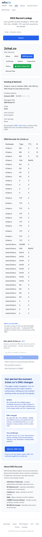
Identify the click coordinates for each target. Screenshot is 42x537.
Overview (6, 524)
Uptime (22, 6)
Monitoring (5, 10)
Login (14, 10)
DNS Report (23, 524)
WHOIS (4, 6)
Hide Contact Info (23, 66)
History (8, 66)
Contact (24, 527)
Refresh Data (10, 71)
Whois (8, 56)
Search (21, 38)
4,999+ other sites (19, 125)
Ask (21, 357)
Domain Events (32, 6)
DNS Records (27, 56)
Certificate (9, 61)
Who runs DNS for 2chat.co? (13, 365)
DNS (16, 6)
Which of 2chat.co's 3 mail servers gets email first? (19, 362)
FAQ (37, 524)
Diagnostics (31, 61)
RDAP (11, 6)
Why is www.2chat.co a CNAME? (14, 368)
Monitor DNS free (14, 449)
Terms (17, 527)
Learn (15, 524)
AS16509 (23, 96)
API (32, 524)
